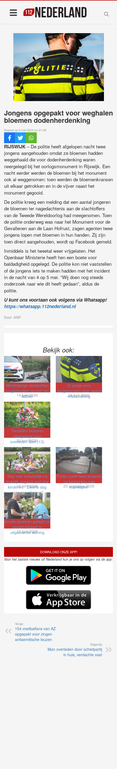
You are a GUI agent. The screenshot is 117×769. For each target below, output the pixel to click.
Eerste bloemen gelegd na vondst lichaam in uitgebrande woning (27, 527)
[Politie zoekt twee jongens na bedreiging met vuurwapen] (79, 460)
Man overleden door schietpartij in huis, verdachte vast (75, 649)
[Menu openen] (13, 12)
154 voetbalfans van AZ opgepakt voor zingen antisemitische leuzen (35, 631)
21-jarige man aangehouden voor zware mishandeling (79, 391)
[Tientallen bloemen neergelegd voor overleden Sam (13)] (27, 415)
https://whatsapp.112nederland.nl (40, 306)
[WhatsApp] (31, 137)
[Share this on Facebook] (9, 137)
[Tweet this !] (20, 137)
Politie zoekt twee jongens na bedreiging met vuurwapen (79, 481)
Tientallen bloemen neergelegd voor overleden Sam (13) (27, 436)
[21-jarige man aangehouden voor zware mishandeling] (79, 369)
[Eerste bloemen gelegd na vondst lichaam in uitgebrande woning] (27, 505)
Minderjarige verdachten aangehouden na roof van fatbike (27, 391)
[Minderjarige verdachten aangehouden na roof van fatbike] (27, 369)
